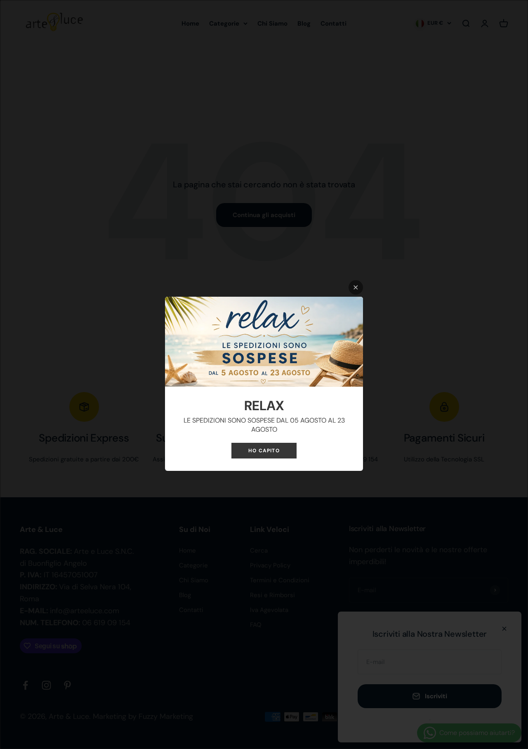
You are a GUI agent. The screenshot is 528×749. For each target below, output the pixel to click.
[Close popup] (356, 287)
